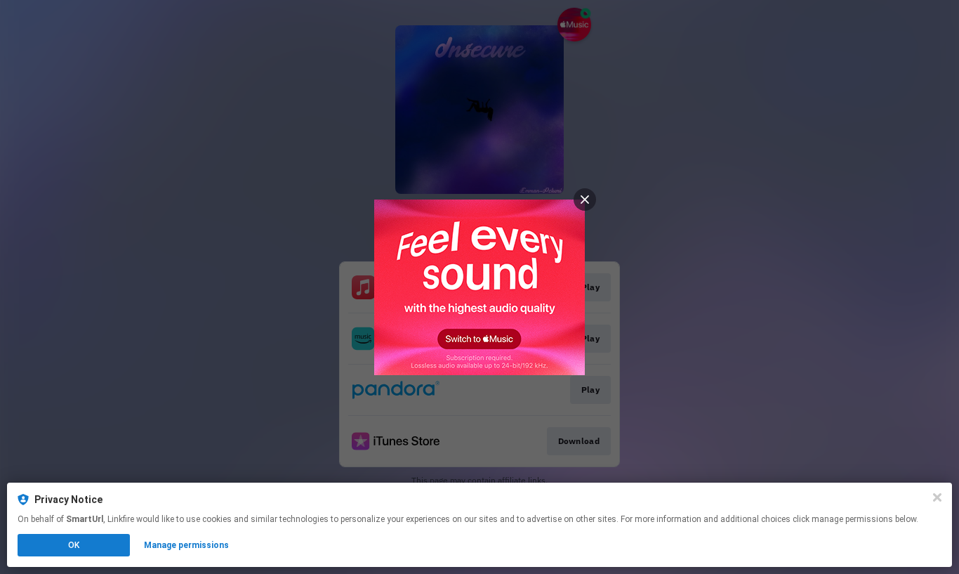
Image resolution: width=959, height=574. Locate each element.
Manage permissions (186, 545)
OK (73, 545)
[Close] (937, 497)
